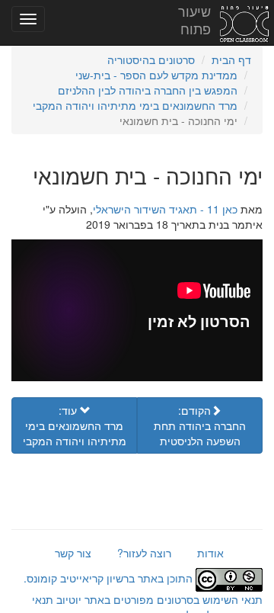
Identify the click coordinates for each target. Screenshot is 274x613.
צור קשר (73, 552)
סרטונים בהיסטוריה (151, 59)
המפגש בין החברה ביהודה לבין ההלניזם (147, 90)
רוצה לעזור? (144, 552)
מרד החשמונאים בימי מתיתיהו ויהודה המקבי (135, 105)
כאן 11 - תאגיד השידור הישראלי (165, 209)
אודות (210, 552)
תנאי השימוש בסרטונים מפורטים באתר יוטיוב (158, 599)
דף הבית (231, 59)
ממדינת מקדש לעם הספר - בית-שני (156, 74)
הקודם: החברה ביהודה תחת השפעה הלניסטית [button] (200, 425)
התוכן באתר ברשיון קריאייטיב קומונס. (110, 578)
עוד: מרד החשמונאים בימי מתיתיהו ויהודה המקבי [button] (74, 425)
